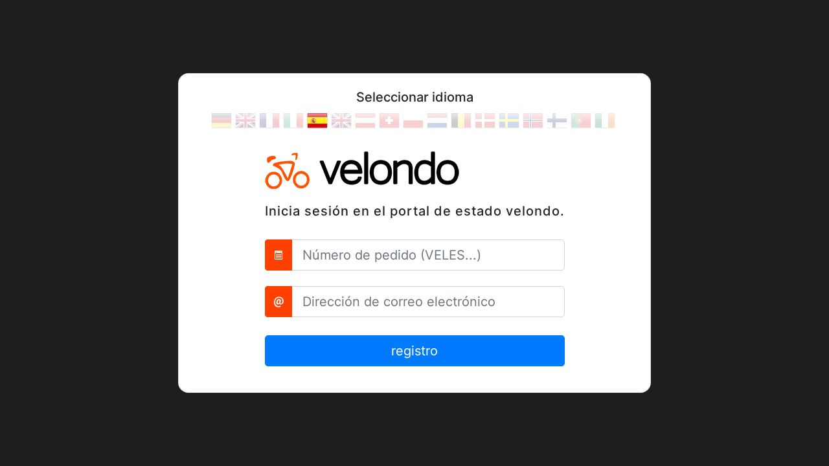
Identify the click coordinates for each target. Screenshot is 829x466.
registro (414, 351)
